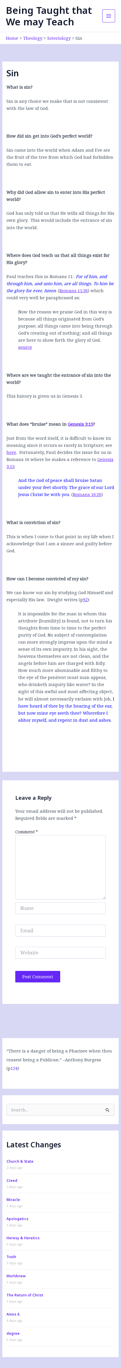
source (25, 347)
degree (13, 1333)
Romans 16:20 (87, 494)
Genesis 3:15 (80, 424)
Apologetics (17, 1218)
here (11, 452)
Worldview (16, 1275)
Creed (11, 1180)
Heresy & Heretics (23, 1237)
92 (85, 599)
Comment (26, 832)
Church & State (19, 1161)
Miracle (13, 1199)
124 (14, 1068)
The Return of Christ (24, 1295)
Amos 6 (12, 1314)
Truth (11, 1256)
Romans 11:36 (73, 290)
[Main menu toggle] (108, 15)
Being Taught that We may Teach (49, 16)
